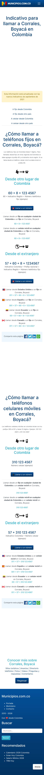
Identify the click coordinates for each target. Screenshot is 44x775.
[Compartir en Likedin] (34, 336)
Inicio (37, 766)
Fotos (17, 671)
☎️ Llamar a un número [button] (22, 208)
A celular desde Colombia (22, 118)
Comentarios (27, 674)
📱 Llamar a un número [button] (22, 474)
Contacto (10, 709)
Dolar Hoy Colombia (15, 755)
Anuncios (24, 668)
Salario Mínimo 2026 (15, 758)
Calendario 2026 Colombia (17, 752)
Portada (9, 703)
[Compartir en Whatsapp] (38, 336)
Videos (24, 671)
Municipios (10, 706)
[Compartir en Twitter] (30, 336)
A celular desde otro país (22, 123)
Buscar (6, 738)
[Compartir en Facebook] (26, 336)
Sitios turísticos (12, 668)
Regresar (22, 680)
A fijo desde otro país (22, 114)
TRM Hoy (10, 761)
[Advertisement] (22, 66)
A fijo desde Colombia (22, 109)
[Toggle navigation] (39, 3)
